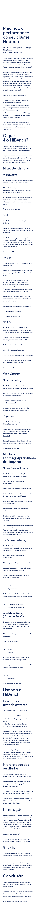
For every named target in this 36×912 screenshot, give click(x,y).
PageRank (6, 436)
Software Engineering (14, 52)
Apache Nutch (11, 403)
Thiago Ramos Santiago (22, 48)
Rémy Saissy (7, 50)
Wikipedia (8, 483)
